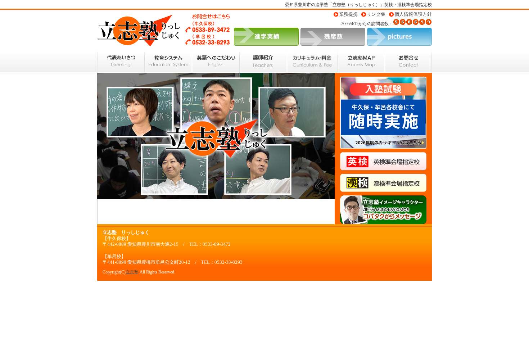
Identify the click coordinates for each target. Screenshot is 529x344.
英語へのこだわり (216, 60)
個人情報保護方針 (413, 14)
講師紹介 (263, 60)
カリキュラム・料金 (312, 60)
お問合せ (408, 60)
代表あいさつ (121, 60)
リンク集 (376, 14)
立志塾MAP (361, 60)
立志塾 (132, 272)
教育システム (168, 60)
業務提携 (348, 14)
